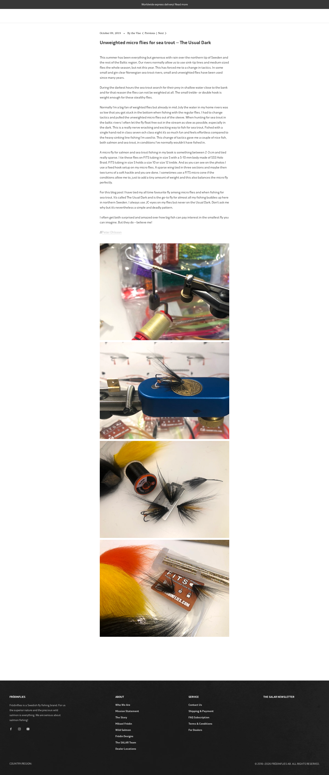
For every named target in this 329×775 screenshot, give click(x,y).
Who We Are (122, 705)
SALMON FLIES (254, 15)
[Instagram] (19, 729)
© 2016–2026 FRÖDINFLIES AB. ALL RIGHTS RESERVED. (287, 763)
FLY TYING (277, 15)
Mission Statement (127, 711)
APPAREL (297, 15)
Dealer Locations (125, 748)
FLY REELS (210, 15)
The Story (121, 717)
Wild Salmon (123, 730)
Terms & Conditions (200, 723)
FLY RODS (190, 15)
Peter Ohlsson (112, 232)
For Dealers (195, 730)
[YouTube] (28, 729)
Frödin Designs (124, 736)
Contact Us (195, 705)
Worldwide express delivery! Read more (164, 4)
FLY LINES (231, 15)
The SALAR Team (125, 742)
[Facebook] (11, 729)
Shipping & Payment (201, 711)
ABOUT (315, 15)
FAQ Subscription (198, 717)
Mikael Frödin (123, 723)
